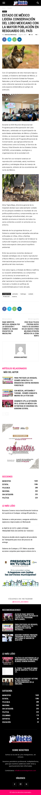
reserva (14, 296)
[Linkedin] (19, 39)
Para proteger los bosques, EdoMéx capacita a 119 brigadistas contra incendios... (26, 627)
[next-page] (7, 414)
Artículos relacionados (14, 368)
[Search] (38, 3)
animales (15, 294)
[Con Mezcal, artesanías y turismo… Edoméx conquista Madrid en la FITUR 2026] (7, 393)
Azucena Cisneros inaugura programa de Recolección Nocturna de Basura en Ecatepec (26, 637)
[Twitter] (9, 39)
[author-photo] (20, 354)
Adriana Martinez (11, 34)
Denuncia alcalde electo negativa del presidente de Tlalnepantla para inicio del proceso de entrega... (19, 539)
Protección (6, 296)
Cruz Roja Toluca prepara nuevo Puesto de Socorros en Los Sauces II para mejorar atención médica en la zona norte (30, 329)
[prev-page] (3, 414)
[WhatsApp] (14, 39)
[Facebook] (4, 39)
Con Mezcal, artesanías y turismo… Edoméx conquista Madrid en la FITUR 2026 (25, 393)
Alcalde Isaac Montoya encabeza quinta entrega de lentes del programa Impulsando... (26, 616)
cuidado (30, 294)
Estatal (10, 8)
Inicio (3, 8)
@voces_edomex (20, 602)
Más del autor (10, 372)
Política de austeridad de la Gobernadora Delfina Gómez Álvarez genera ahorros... (27, 659)
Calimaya (23, 294)
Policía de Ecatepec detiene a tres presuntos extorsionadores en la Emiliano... (26, 681)
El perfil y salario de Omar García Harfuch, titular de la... (26, 670)
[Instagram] (20, 784)
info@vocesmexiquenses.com (25, 770)
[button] (3, 3)
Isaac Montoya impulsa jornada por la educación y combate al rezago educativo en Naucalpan (11, 328)
